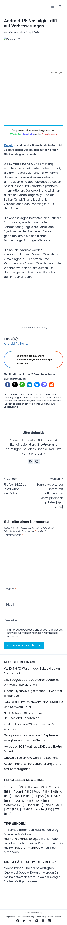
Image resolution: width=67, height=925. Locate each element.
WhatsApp (16, 134)
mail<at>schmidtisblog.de (22, 839)
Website (11, 620)
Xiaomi (54, 787)
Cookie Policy (41, 917)
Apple (40, 809)
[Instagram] (49, 920)
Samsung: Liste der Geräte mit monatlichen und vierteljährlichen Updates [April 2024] (50, 493)
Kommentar (13, 535)
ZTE (56, 809)
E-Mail (10, 605)
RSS (22, 787)
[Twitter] (24, 920)
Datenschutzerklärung (25, 917)
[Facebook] (17, 920)
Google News (49, 134)
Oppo (40, 796)
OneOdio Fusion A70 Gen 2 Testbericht (31, 758)
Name (10, 589)
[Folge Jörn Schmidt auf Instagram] (37, 461)
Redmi (18, 792)
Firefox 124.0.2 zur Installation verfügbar (15, 486)
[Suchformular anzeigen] (60, 7)
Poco (37, 792)
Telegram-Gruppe (27, 848)
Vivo (57, 796)
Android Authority (16, 344)
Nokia (50, 805)
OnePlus (19, 796)
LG (23, 809)
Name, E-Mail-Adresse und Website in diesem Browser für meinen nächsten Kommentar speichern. (35, 633)
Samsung (10, 787)
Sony (38, 801)
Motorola (10, 805)
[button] (7, 384)
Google (8, 145)
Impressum (10, 917)
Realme (19, 801)
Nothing (56, 792)
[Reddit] (37, 920)
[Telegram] (30, 920)
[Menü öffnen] (53, 6)
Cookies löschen (54, 917)
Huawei (33, 787)
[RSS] (43, 920)
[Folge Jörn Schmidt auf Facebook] (30, 461)
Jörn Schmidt (16, 32)
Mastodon (29, 134)
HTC (8, 809)
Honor (31, 805)
